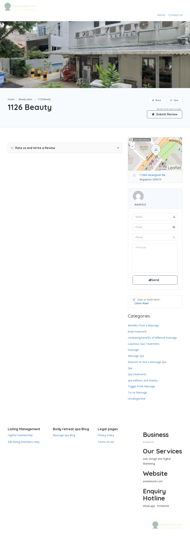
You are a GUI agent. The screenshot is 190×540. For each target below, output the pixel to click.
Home (161, 15)
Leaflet (174, 167)
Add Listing (173, 6)
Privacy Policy (106, 435)
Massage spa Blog (64, 435)
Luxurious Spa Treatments (144, 344)
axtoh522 (140, 204)
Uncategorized (136, 398)
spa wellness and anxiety (143, 380)
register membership (20, 435)
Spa (130, 368)
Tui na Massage (137, 392)
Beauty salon (25, 99)
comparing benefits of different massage (152, 337)
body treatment (137, 331)
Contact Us (175, 15)
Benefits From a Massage (143, 325)
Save (175, 100)
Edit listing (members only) (24, 442)
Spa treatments (137, 374)
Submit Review (166, 114)
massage (133, 349)
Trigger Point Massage (141, 386)
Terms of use (106, 442)
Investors (148, 442)
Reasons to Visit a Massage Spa (147, 362)
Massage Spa (136, 356)
